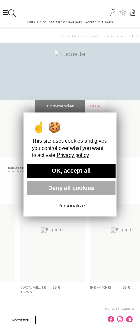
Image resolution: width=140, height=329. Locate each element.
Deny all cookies (71, 188)
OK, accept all (71, 171)
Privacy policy (73, 155)
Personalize (71, 205)
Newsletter (20, 320)
